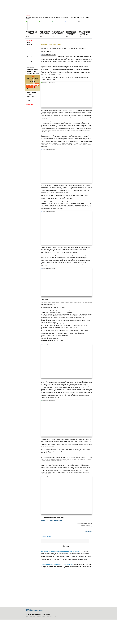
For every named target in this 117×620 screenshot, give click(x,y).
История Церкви (30, 67)
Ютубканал (29, 94)
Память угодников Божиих (33, 73)
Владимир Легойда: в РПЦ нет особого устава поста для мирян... (31, 32)
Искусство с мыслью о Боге (32, 52)
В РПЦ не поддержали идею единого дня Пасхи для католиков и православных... (58, 32)
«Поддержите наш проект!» (33, 100)
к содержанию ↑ (88, 531)
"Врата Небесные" (31, 56)
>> (36, 36)
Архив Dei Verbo (30, 96)
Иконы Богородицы (31, 71)
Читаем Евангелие (31, 46)
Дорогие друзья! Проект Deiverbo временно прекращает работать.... (45, 32)
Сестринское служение (32, 69)
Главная (28, 42)
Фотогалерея (30, 63)
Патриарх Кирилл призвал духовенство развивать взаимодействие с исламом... (71, 33)
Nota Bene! (29, 44)
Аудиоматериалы (31, 49)
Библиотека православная (33, 48)
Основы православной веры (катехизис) (52, 520)
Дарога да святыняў (31, 92)
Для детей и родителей (32, 54)
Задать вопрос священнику (30, 59)
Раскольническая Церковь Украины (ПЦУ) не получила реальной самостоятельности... (84, 33)
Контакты (29, 98)
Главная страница (47, 41)
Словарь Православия (32, 61)
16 (37, 83)
